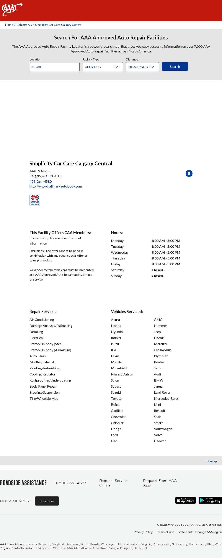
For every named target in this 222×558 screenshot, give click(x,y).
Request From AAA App (160, 483)
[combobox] (56, 65)
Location (35, 58)
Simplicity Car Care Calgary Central (58, 24)
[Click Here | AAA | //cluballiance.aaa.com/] (12, 13)
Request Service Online (113, 483)
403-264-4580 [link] (40, 181)
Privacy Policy (143, 532)
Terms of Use (165, 532)
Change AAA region (208, 532)
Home (9, 24)
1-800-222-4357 (71, 483)
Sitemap (211, 461)
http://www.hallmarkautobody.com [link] (55, 186)
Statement (185, 532)
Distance (132, 58)
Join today (47, 501)
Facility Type (91, 58)
